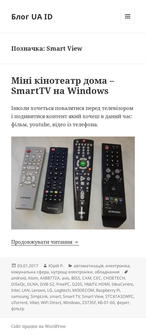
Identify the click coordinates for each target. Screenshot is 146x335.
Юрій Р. (56, 266)
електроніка (118, 266)
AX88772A (50, 278)
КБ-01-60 (106, 302)
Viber (34, 302)
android (18, 278)
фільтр (17, 309)
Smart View (92, 296)
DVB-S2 (47, 284)
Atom (33, 278)
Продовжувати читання (45, 241)
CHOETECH (114, 278)
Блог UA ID (32, 16)
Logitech (62, 290)
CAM (86, 278)
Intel (15, 290)
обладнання (107, 272)
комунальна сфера (30, 272)
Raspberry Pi (108, 290)
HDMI (104, 284)
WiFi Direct (51, 302)
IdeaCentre (122, 284)
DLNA (32, 284)
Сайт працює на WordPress (38, 326)
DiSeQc (18, 284)
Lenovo (38, 290)
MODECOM (83, 290)
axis (65, 278)
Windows (71, 302)
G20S (77, 284)
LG (49, 290)
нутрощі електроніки (72, 272)
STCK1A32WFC (119, 296)
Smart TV (71, 296)
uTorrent (19, 302)
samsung (20, 296)
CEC (97, 278)
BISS (75, 278)
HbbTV (90, 284)
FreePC (63, 284)
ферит (123, 302)
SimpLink (39, 296)
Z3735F (89, 302)
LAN (26, 290)
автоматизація (89, 266)
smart (55, 296)
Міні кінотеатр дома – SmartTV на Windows (62, 85)
